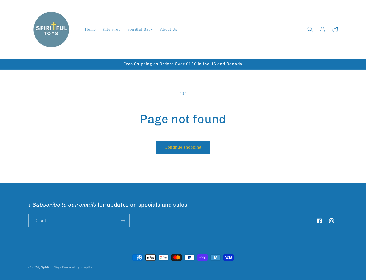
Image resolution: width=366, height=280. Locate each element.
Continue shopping (183, 147)
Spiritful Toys (51, 267)
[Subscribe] (123, 220)
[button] (310, 29)
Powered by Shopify (77, 267)
